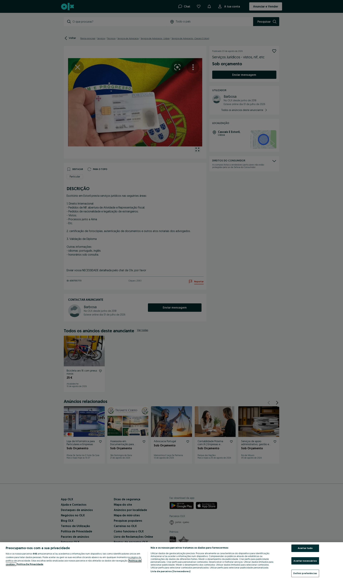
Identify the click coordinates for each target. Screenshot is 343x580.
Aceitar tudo (305, 548)
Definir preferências (305, 573)
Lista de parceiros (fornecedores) (170, 571)
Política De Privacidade (30, 564)
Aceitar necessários (305, 560)
